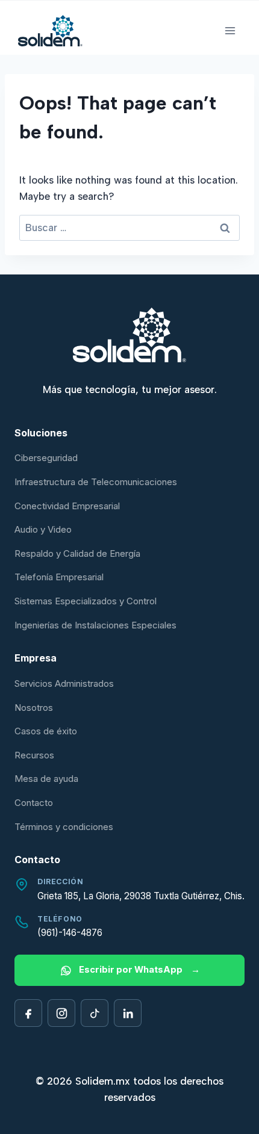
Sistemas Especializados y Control (85, 601)
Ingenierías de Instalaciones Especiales (95, 625)
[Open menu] (230, 30)
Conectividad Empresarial (67, 506)
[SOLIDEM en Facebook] (28, 1013)
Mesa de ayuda (46, 778)
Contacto (33, 802)
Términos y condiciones (63, 826)
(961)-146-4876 (69, 932)
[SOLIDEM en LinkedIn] (128, 1013)
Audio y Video (43, 529)
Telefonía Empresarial (59, 577)
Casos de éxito (45, 731)
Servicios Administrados (64, 683)
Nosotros (33, 707)
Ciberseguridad (46, 457)
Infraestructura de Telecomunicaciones (95, 482)
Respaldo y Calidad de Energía (77, 553)
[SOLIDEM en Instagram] (61, 1013)
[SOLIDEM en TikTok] (94, 1013)
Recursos (34, 755)
